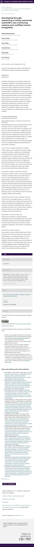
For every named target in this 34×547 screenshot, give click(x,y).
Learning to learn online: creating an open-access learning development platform (18, 447)
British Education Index (8, 499)
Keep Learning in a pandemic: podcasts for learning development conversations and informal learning (18, 468)
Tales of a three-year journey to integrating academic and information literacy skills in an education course (18, 437)
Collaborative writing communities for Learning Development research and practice (17, 419)
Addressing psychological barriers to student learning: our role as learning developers (18, 391)
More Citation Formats (10, 283)
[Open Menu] (1, 1)
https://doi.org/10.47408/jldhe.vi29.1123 (15, 64)
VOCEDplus (5, 502)
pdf (5, 254)
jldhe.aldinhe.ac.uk (18, 515)
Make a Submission (9, 484)
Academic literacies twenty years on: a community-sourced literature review (18, 374)
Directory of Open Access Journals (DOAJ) (13, 496)
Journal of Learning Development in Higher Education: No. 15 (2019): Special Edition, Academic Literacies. (18, 377)
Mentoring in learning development (14, 430)
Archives (8, 7)
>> (8, 479)
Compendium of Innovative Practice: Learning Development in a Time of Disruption (18, 457)
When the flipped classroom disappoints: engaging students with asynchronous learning (18, 382)
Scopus (15, 491)
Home (3, 7)
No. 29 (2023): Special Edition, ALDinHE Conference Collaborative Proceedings (16, 9)
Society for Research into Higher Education (13, 505)
